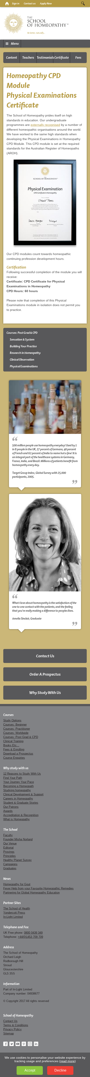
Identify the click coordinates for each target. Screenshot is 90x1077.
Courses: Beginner (15, 724)
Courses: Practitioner (16, 728)
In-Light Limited (13, 916)
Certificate (61, 57)
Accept (29, 1070)
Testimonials (45, 57)
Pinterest (24, 1044)
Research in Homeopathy (25, 353)
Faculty (8, 835)
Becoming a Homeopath (18, 786)
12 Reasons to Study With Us (22, 773)
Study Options (12, 720)
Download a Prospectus (18, 753)
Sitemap (8, 1033)
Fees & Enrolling (13, 749)
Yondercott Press (14, 912)
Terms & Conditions (15, 1025)
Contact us (30, 3)
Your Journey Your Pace (18, 782)
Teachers (28, 57)
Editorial (8, 847)
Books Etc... (11, 745)
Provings (8, 851)
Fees (78, 57)
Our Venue (10, 843)
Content (11, 57)
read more (67, 1061)
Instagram (30, 1044)
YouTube (18, 1044)
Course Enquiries (14, 757)
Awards (8, 811)
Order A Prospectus (45, 674)
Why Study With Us (45, 692)
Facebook (5, 1044)
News (7, 879)
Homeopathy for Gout (16, 884)
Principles (9, 856)
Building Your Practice (23, 346)
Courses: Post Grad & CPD (22, 333)
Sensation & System (22, 339)
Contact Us (45, 656)
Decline (60, 1070)
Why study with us (15, 768)
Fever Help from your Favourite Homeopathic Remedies (38, 888)
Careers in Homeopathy (18, 798)
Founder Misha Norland (18, 839)
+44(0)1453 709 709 (30, 936)
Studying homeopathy (17, 790)
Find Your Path (12, 777)
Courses (8, 715)
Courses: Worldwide (15, 733)
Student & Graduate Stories (20, 802)
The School (10, 829)
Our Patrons (11, 806)
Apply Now (46, 3)
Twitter (11, 1044)
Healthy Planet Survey (17, 860)
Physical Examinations (24, 366)
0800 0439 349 (33, 932)
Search (83, 3)
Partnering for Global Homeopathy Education (31, 892)
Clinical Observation (22, 360)
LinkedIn (36, 1044)
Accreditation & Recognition (20, 815)
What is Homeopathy (16, 819)
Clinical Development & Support (23, 794)
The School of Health (16, 908)
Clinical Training (13, 741)
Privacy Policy (12, 1029)
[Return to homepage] (6, 3)
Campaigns (10, 864)
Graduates (9, 868)
